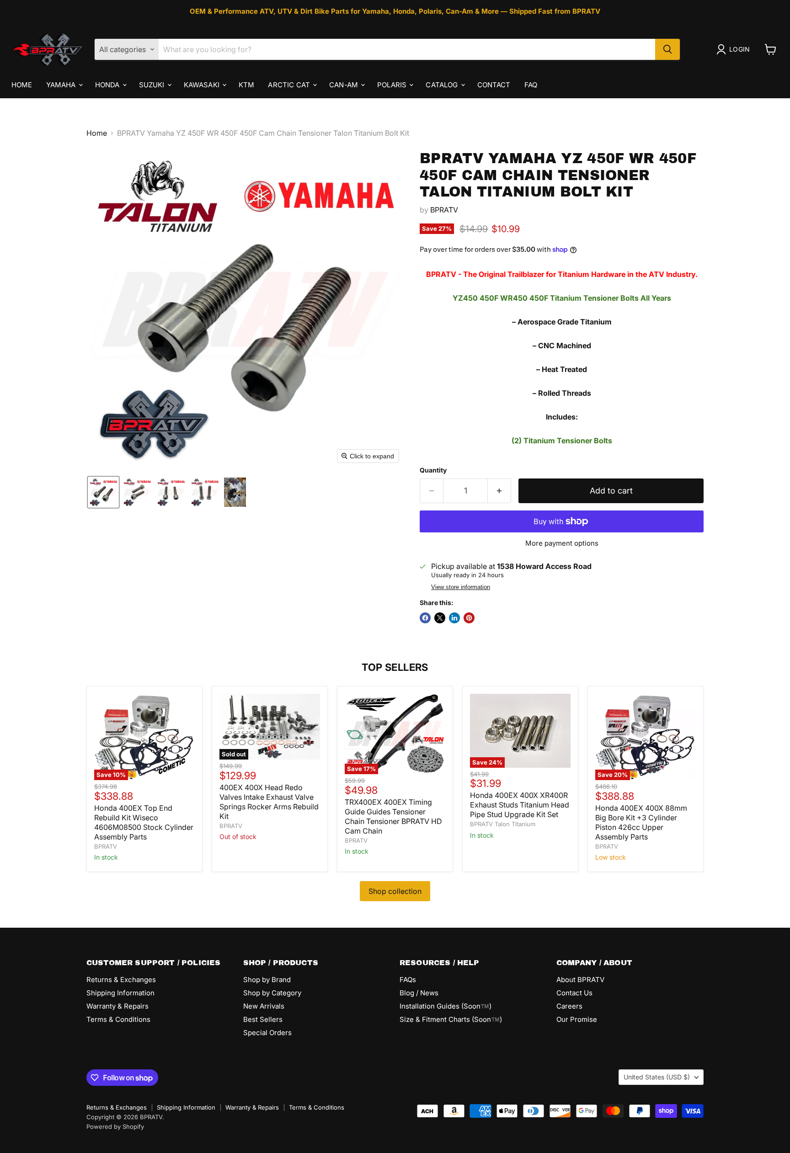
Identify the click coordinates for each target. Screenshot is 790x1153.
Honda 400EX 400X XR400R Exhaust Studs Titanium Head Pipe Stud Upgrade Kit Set (519, 805)
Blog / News (419, 992)
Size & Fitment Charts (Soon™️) (451, 1019)
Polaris (392, 84)
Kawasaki (202, 84)
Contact (494, 84)
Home (21, 84)
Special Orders (267, 1032)
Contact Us (574, 992)
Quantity (433, 470)
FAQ (530, 84)
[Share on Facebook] (425, 617)
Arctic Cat (290, 84)
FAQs (408, 979)
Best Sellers (263, 1019)
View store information (460, 587)
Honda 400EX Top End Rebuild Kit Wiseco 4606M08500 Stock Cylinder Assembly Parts (143, 822)
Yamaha (62, 84)
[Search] (667, 49)
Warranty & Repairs (117, 1006)
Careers (569, 1006)
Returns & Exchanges (121, 979)
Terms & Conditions (118, 1019)
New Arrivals (263, 1006)
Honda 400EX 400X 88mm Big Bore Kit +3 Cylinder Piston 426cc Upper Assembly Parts (641, 822)
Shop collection (395, 891)
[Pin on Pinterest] (469, 617)
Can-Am (344, 84)
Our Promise (576, 1019)
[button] (734, 49)
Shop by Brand (267, 979)
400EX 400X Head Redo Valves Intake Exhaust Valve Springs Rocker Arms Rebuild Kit (269, 802)
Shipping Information (120, 992)
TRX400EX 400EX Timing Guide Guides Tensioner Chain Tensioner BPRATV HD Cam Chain (393, 816)
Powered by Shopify (115, 1126)
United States (657, 1077)
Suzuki (152, 84)
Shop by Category (272, 992)
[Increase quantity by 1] (499, 491)
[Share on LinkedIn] (454, 617)
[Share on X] (439, 617)
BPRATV (444, 209)
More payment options (561, 543)
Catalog (442, 84)
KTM (246, 84)
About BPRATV (580, 979)
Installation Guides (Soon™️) (445, 1006)
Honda (108, 84)
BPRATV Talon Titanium (502, 824)
